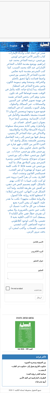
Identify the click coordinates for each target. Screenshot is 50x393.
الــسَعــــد (42, 370)
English (13, 45)
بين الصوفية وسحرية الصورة (35, 362)
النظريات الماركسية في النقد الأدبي (33, 378)
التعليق (40, 270)
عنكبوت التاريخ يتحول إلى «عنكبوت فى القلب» (28, 366)
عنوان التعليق (38, 261)
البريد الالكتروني (37, 251)
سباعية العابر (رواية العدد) (36, 374)
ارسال (39, 298)
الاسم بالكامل (38, 242)
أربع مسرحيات (40, 382)
